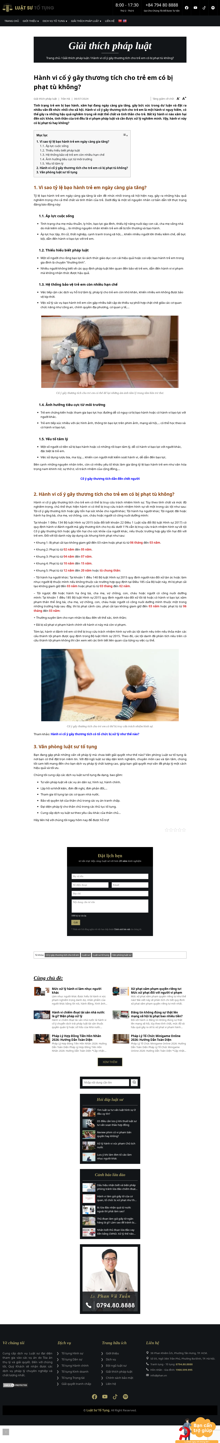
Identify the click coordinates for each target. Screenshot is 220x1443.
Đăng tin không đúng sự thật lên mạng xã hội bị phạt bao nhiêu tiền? (157, 1014)
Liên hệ (111, 1384)
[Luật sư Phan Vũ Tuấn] (110, 1279)
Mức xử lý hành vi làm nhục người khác (76, 991)
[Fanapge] (186, 7)
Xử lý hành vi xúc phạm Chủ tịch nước (116, 1145)
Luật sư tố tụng (101, 954)
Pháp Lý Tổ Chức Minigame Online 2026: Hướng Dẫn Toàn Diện (155, 1038)
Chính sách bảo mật (122, 929)
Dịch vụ (111, 1359)
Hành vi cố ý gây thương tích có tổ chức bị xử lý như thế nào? (95, 734)
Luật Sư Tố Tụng (97, 1410)
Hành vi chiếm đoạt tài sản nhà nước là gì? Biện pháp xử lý (78, 1014)
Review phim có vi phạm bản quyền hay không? (114, 1134)
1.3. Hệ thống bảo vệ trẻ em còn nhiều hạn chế (72, 155)
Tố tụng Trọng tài (73, 1378)
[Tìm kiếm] (134, 1082)
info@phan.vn (158, 1375)
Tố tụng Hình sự (72, 1353)
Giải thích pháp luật (45, 98)
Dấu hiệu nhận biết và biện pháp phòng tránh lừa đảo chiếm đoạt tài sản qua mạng (116, 1187)
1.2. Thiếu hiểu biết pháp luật (60, 150)
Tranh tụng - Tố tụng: (171, 1364)
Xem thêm (110, 1062)
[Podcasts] (213, 7)
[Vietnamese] (120, 21)
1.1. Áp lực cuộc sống (54, 146)
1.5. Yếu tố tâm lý (51, 163)
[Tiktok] (204, 7)
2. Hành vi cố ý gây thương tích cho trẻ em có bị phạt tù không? (82, 168)
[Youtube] (195, 7)
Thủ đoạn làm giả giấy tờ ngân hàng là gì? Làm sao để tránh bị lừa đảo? (115, 1220)
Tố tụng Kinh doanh (75, 1371)
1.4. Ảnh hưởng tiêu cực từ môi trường (66, 159)
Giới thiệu (112, 1353)
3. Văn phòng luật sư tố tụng (56, 172)
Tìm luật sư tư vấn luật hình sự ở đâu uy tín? (116, 1112)
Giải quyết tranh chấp (76, 1384)
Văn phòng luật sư (121, 954)
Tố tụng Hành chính (75, 1365)
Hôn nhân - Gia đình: (171, 1369)
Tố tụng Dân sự (72, 1359)
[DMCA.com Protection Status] (27, 1386)
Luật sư (86, 954)
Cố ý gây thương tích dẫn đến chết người (110, 479)
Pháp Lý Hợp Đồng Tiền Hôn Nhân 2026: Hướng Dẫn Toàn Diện (76, 1038)
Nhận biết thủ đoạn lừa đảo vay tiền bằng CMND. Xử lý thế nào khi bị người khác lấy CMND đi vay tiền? (115, 1232)
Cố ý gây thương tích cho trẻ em (62, 954)
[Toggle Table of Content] (125, 135)
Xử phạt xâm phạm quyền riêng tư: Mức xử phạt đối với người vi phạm (156, 991)
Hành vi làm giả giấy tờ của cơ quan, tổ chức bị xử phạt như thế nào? (116, 1198)
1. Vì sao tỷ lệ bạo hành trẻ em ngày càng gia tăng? (72, 142)
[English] (125, 21)
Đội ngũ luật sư (116, 1365)
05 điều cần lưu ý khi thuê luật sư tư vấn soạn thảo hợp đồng (117, 1123)
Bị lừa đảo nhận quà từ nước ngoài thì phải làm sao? (114, 1209)
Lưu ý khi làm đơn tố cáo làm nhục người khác (114, 1156)
